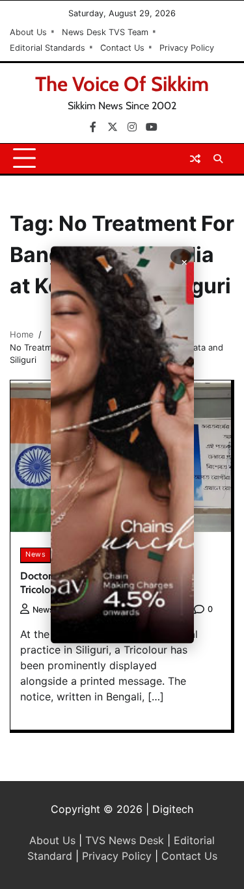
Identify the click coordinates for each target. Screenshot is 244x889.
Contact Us (122, 48)
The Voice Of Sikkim (122, 84)
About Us (28, 32)
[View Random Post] (195, 158)
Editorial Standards (47, 48)
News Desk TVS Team (105, 32)
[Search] (218, 158)
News (35, 554)
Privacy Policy (186, 48)
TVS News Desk (124, 840)
